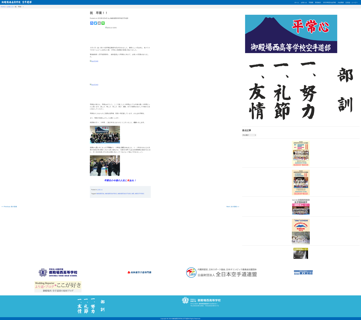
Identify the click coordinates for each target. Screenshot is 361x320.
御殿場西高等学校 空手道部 (180, 318)
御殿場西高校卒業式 (111, 193)
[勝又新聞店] (303, 272)
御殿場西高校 (100, 193)
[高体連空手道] (139, 272)
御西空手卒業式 (139, 193)
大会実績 (341, 2)
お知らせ (304, 2)
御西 (133, 193)
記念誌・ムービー (352, 2)
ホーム (296, 2)
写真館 (311, 2)
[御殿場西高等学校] (58, 272)
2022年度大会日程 (329, 2)
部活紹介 (318, 2)
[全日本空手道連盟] (222, 273)
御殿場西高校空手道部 (124, 193)
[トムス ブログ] (58, 287)
